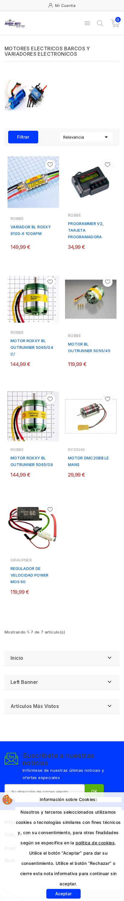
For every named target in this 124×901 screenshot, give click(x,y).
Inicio (17, 658)
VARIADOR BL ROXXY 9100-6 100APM (31, 230)
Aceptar (63, 893)
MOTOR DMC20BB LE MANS (88, 461)
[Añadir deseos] (50, 165)
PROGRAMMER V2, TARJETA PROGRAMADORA (86, 230)
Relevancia (86, 137)
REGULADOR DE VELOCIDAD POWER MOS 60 (30, 575)
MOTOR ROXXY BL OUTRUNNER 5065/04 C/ (32, 347)
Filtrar (18, 135)
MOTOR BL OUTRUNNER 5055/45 (89, 347)
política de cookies (95, 842)
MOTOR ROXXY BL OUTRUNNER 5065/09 (32, 461)
